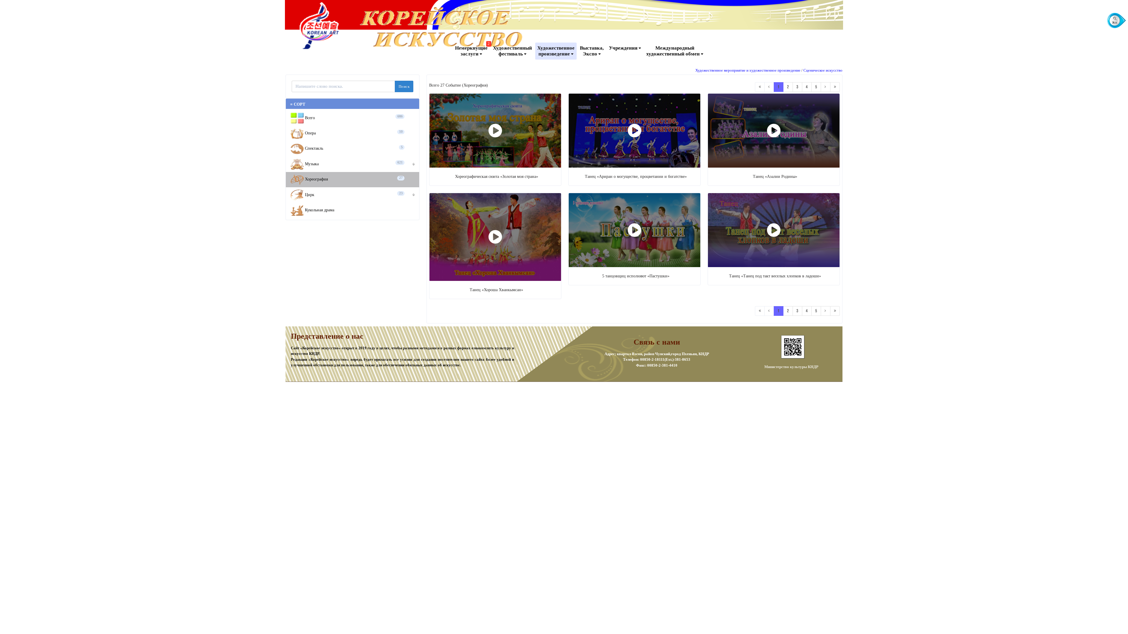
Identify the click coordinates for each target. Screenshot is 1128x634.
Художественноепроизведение (556, 51)
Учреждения (624, 48)
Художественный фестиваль (512, 51)
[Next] (825, 87)
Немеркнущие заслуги (472, 50)
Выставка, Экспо (592, 51)
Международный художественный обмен (673, 51)
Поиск (404, 86)
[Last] (835, 87)
